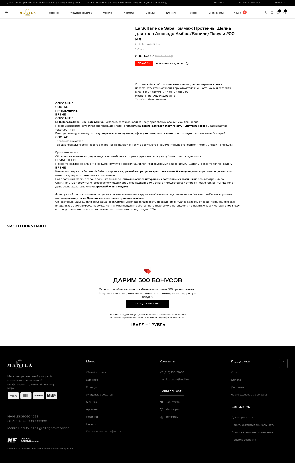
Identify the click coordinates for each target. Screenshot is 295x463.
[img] (6, 12)
